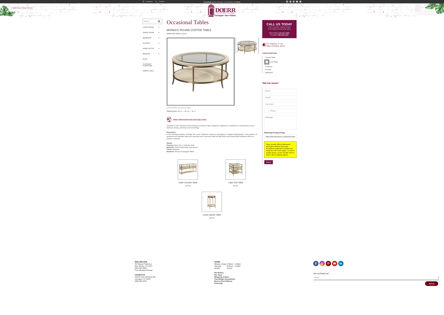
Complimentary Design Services (22, 8)
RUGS (145, 59)
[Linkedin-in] (300, 1)
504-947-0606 (284, 33)
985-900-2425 (283, 35)
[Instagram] (290, 1)
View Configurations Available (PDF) (190, 120)
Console (268, 69)
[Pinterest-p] (294, 1)
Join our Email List (321, 274)
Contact (161, 1)
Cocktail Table (270, 57)
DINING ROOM (148, 32)
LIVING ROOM (148, 27)
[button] (152, 27)
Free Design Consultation (224, 279)
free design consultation (224, 2)
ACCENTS (146, 43)
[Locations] (143, 2)
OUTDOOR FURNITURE (147, 65)
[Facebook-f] (287, 1)
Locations (149, 1)
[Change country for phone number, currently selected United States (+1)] (266, 111)
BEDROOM (147, 38)
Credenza (268, 66)
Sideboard (269, 72)
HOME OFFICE (148, 48)
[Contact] (156, 2)
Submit (268, 162)
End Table (274, 62)
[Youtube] (297, 1)
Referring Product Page (274, 133)
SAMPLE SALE (148, 71)
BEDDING (146, 54)
